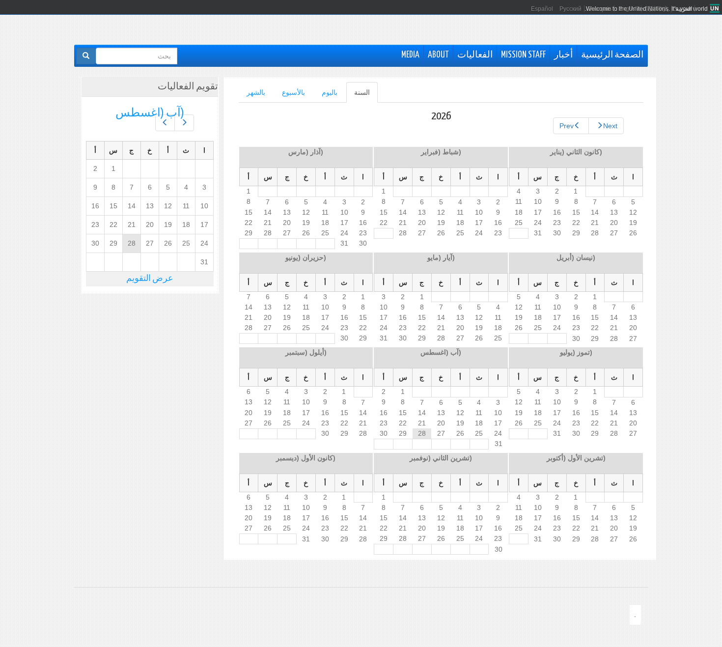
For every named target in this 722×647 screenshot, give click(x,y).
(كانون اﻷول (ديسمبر (305, 458)
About (438, 55)
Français (599, 8)
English (628, 8)
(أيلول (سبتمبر (306, 352)
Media (410, 55)
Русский (570, 8)
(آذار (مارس (305, 152)
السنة (358, 95)
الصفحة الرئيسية (612, 55)
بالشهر (256, 92)
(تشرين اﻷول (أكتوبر (576, 458)
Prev (566, 126)
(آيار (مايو (441, 257)
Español (542, 8)
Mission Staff (523, 55)
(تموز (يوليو (576, 352)
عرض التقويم (149, 279)
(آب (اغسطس (440, 352)
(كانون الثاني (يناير (576, 152)
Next (610, 126)
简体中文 (657, 8)
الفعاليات (475, 55)
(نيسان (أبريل (575, 257)
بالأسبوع (293, 92)
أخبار (563, 55)
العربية (684, 8)
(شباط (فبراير (441, 152)
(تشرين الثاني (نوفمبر (441, 458)
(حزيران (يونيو (305, 257)
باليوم (329, 92)
